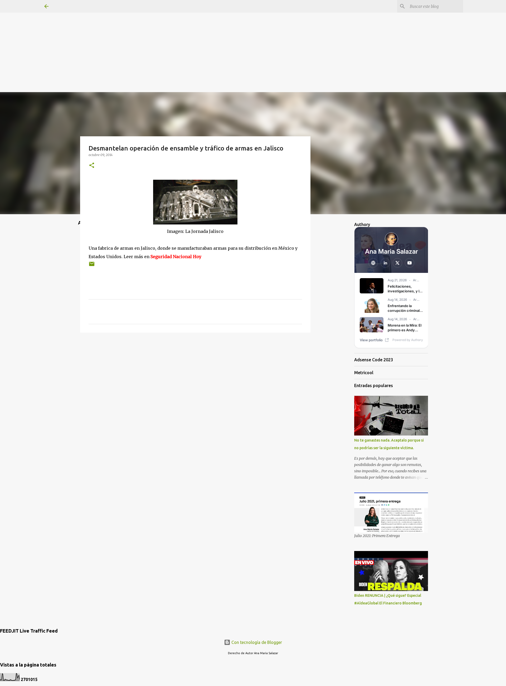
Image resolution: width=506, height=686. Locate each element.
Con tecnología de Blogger (256, 642)
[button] (92, 165)
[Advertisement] (253, 37)
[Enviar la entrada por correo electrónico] (92, 266)
